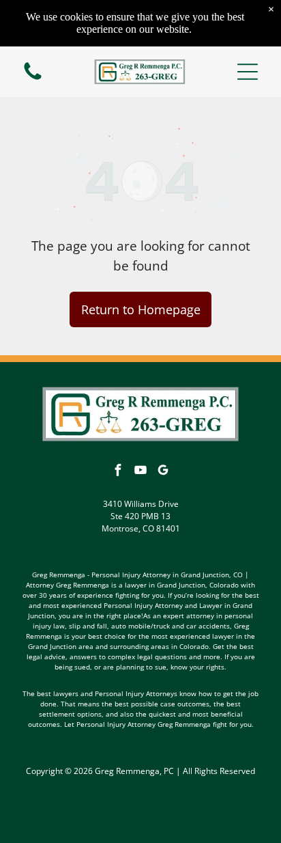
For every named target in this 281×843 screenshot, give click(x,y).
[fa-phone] (33, 78)
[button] (247, 71)
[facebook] (118, 471)
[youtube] (140, 471)
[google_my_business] (163, 471)
